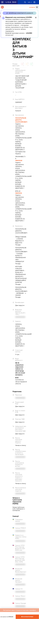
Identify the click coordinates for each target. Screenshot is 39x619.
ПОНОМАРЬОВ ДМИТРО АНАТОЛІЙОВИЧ (20, 120)
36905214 (18, 193)
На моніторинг (28, 616)
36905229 (18, 160)
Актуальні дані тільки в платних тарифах (19, 610)
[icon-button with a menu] (37, 7)
